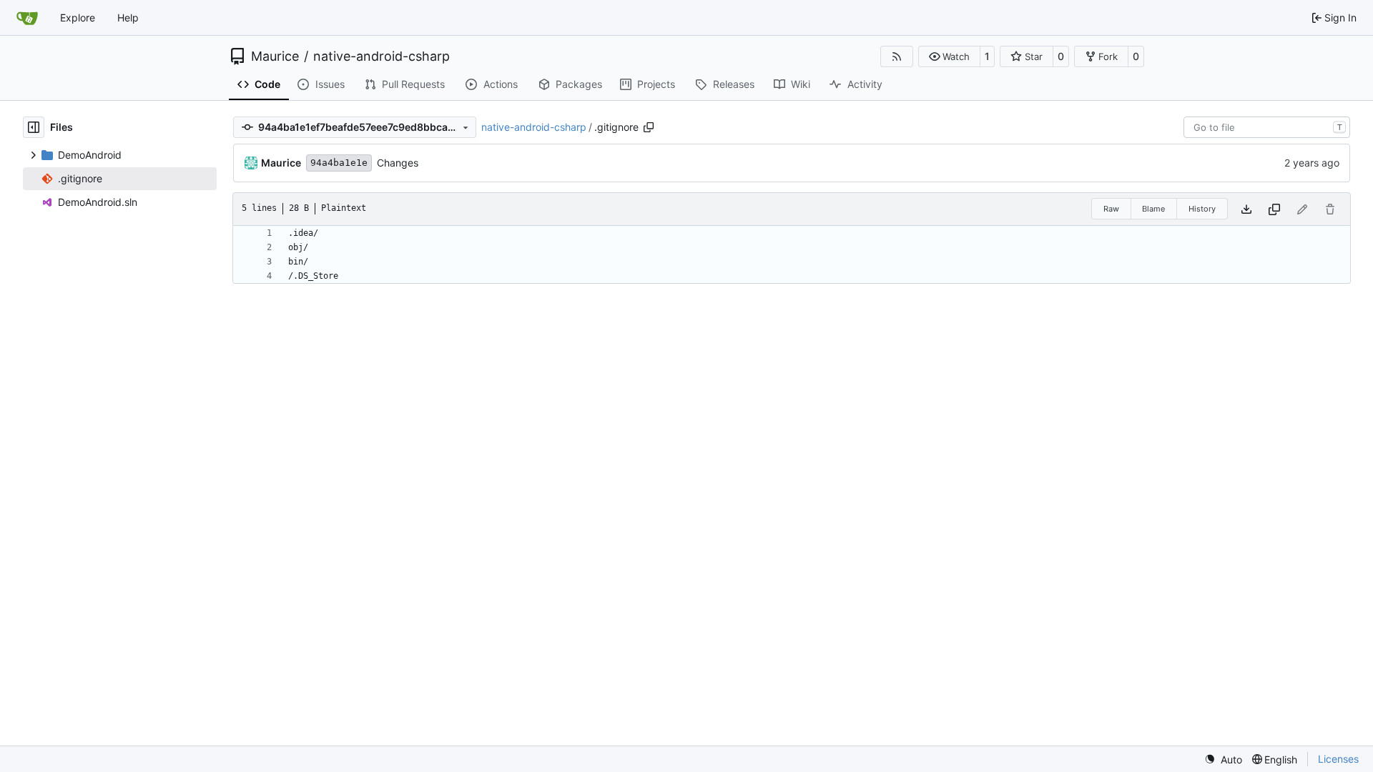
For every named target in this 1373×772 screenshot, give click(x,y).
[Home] (27, 18)
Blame (1153, 209)
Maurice (275, 56)
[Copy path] (649, 127)
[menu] (1223, 759)
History (1202, 209)
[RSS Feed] (896, 56)
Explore (77, 17)
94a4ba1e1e (339, 162)
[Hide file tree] (33, 127)
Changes (397, 163)
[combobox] (1266, 127)
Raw (1111, 209)
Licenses (1338, 759)
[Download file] (1246, 209)
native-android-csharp (381, 56)
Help (128, 17)
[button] (949, 56)
